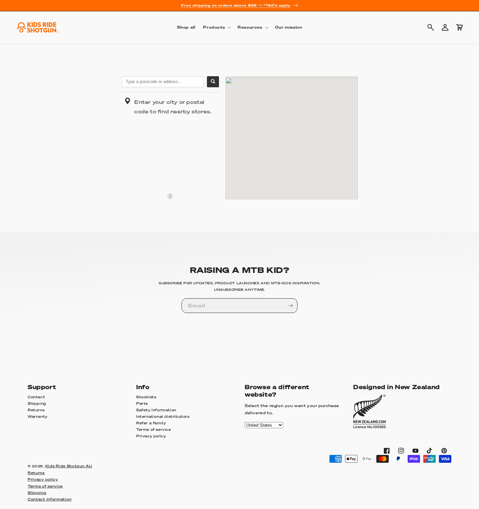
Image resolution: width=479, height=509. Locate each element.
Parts (142, 404)
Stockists (146, 397)
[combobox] (163, 81)
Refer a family (151, 423)
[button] (216, 27)
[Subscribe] (290, 306)
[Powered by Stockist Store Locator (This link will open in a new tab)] (170, 196)
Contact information (49, 499)
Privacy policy (151, 436)
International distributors (163, 417)
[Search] (213, 81)
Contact (36, 397)
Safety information (156, 410)
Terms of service (153, 430)
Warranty (38, 417)
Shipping (37, 404)
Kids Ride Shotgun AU (68, 466)
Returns (36, 410)
